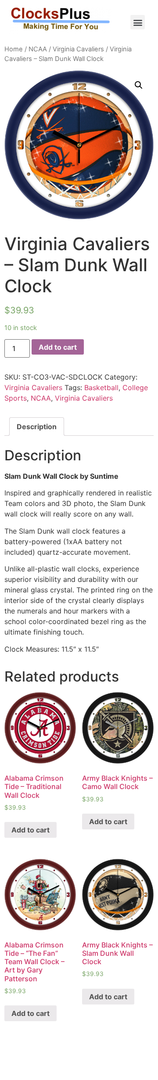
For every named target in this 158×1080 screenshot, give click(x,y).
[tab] (36, 426)
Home (13, 49)
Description (37, 426)
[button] (137, 22)
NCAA (38, 49)
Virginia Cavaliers (78, 49)
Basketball (101, 387)
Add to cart (58, 347)
